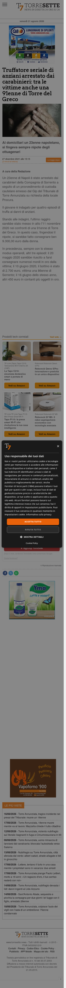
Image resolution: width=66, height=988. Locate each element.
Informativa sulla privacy (38, 514)
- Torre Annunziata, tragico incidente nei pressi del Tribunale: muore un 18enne (32, 815)
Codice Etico (33, 948)
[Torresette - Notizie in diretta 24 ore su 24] (31, 935)
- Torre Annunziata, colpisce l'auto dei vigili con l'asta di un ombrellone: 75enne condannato (31, 910)
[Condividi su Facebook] (5, 573)
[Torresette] (38, 7)
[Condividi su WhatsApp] (16, 573)
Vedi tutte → (55, 337)
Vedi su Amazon (16, 385)
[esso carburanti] (31, 45)
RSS (52, 951)
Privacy (21, 948)
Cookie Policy (47, 948)
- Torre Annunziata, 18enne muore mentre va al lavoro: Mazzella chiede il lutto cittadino (32, 824)
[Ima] (32, 600)
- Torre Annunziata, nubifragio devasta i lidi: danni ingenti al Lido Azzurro (32, 887)
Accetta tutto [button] (33, 521)
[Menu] (4, 4)
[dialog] (32, 494)
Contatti (12, 948)
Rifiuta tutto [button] (33, 529)
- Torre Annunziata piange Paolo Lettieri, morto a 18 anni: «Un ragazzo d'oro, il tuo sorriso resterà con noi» (32, 876)
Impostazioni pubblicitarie (38, 507)
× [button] (58, 446)
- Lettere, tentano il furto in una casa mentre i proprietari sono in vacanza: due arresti (30, 866)
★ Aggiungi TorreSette (32, 548)
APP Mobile (26, 951)
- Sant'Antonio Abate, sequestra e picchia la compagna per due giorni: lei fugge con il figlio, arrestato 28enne (31, 897)
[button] (32, 537)
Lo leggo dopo (54, 160)
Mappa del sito (41, 951)
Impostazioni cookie (15, 514)
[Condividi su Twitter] (10, 573)
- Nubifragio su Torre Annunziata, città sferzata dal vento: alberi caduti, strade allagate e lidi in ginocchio (32, 856)
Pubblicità (14, 951)
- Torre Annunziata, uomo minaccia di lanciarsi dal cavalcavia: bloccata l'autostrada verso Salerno (32, 843)
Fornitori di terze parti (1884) (19, 486)
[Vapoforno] (33, 778)
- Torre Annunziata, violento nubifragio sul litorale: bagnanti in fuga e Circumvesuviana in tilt (32, 833)
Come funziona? (11, 558)
